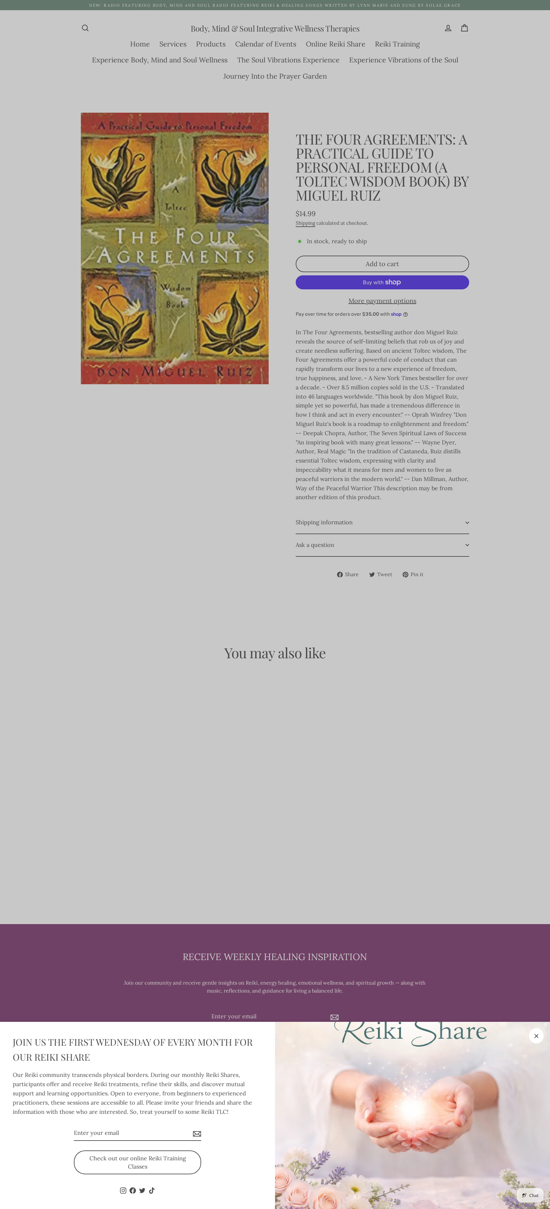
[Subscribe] (196, 1133)
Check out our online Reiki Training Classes (137, 1162)
